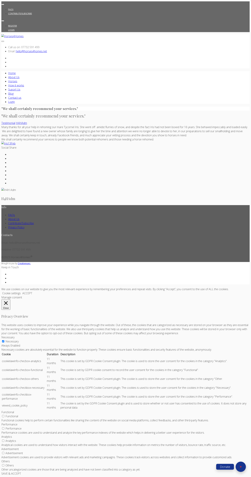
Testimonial (8, 123)
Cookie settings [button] (11, 293)
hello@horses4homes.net (31, 51)
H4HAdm (21, 123)
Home (12, 73)
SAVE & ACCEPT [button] (11, 473)
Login (11, 30)
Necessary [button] (8, 337)
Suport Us (14, 89)
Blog (11, 93)
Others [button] (5, 461)
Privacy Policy (16, 227)
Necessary (12, 341)
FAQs (10, 9)
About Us (13, 77)
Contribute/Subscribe (20, 13)
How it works (16, 85)
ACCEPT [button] (27, 293)
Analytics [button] (6, 437)
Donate (225, 467)
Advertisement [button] (10, 449)
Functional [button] (7, 412)
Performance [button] (9, 424)
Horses (12, 81)
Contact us (14, 98)
